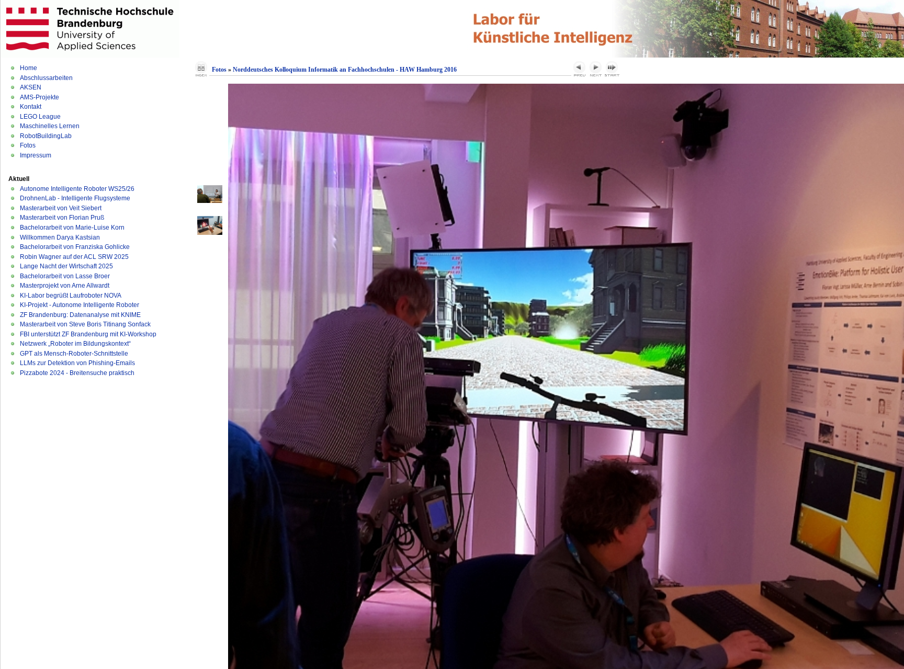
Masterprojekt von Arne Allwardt (64, 285)
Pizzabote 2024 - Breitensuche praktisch (77, 373)
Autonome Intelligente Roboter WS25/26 (77, 188)
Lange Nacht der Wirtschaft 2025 (66, 266)
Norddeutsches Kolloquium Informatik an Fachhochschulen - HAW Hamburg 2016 (345, 69)
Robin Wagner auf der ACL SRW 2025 (74, 256)
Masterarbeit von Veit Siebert (60, 208)
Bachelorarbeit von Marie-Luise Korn (72, 227)
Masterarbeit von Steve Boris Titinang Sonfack (85, 324)
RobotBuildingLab (46, 136)
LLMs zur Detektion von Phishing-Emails (77, 363)
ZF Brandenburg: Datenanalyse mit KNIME (80, 315)
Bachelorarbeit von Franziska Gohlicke (75, 247)
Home (28, 68)
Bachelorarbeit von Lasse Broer (65, 276)
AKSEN (30, 87)
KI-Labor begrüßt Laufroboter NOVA (70, 295)
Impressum (35, 155)
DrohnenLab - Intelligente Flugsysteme (75, 198)
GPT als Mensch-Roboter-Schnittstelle (74, 353)
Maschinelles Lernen (50, 126)
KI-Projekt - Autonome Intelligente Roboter (79, 305)
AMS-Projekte (39, 97)
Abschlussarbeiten (46, 78)
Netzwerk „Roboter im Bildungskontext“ (75, 343)
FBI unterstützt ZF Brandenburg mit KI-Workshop (88, 334)
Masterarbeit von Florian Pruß (62, 217)
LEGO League (40, 116)
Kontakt (30, 106)
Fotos (28, 145)
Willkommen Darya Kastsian (60, 237)
